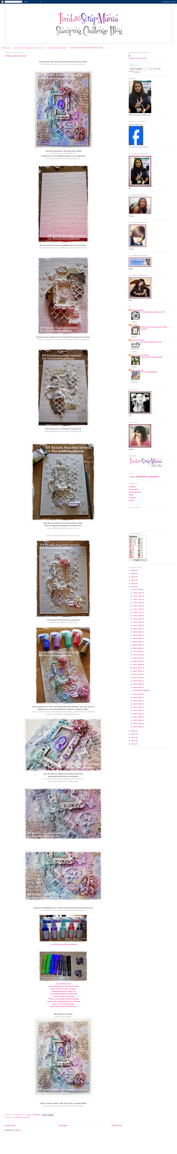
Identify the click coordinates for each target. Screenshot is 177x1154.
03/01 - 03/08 (137, 717)
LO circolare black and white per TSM (152, 312)
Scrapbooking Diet (137, 310)
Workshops (132, 497)
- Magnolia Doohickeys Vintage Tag (63, 991)
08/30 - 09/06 (137, 638)
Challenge (132, 486)
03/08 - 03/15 (137, 713)
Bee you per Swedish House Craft (151, 342)
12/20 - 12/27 (137, 593)
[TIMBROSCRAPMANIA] (136, 144)
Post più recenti (10, 1125)
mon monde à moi (137, 370)
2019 (133, 573)
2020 (133, 570)
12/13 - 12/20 (137, 596)
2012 (133, 737)
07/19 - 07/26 (137, 651)
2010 (133, 744)
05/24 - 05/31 (137, 674)
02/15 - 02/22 (137, 723)
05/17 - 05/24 (137, 677)
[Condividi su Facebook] (50, 1115)
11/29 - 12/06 (137, 602)
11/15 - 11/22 (137, 609)
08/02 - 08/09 (137, 648)
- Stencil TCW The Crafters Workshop (63, 989)
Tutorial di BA (134, 489)
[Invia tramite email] (43, 1115)
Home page (6, 48)
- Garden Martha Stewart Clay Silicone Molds (63, 986)
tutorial (131, 500)
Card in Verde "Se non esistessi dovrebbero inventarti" (154, 328)
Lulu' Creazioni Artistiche (140, 355)
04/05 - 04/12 (137, 700)
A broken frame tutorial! (15, 55)
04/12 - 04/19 (137, 697)
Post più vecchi (117, 1125)
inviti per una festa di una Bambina (151, 357)
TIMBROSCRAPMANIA (135, 124)
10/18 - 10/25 (137, 622)
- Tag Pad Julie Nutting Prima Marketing (63, 993)
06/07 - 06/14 (137, 671)
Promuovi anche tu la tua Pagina (138, 147)
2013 (133, 734)
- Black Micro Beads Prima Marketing (63, 1006)
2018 (133, 577)
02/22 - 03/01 (137, 720)
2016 (133, 583)
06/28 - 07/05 (137, 661)
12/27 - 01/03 (137, 589)
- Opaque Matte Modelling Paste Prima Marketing (63, 1001)
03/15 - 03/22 (137, 710)
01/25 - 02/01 (137, 727)
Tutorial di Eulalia (21, 1117)
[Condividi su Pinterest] (52, 1115)
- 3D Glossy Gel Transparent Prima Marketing (63, 999)
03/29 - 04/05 (137, 704)
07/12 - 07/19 (137, 655)
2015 (133, 586)
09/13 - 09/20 (137, 635)
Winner (131, 495)
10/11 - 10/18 (137, 625)
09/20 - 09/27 (137, 632)
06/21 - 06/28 (137, 664)
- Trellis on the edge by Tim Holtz (63, 996)
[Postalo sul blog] (45, 1115)
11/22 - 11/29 (137, 606)
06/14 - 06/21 (137, 668)
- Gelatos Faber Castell (63, 983)
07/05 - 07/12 (137, 658)
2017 (133, 580)
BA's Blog (134, 325)
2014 (133, 731)
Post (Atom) (16, 1130)
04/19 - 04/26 (137, 694)
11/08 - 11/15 (137, 612)
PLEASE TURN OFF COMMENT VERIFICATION (86, 48)
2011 (133, 740)
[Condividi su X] (47, 1115)
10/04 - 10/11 (137, 628)
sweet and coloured (137, 340)
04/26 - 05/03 (137, 687)
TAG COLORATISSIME (149, 372)
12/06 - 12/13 (137, 599)
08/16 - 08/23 (137, 641)
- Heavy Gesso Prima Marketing (63, 1004)
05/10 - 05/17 (137, 681)
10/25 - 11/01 (137, 619)
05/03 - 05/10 (137, 684)
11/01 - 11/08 (137, 615)
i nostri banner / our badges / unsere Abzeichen (28, 48)
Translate (137, 72)
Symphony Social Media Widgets (138, 58)
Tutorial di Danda (135, 492)
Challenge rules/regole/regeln (57, 48)
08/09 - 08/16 (137, 645)
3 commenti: (37, 1114)
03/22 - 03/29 (137, 707)
